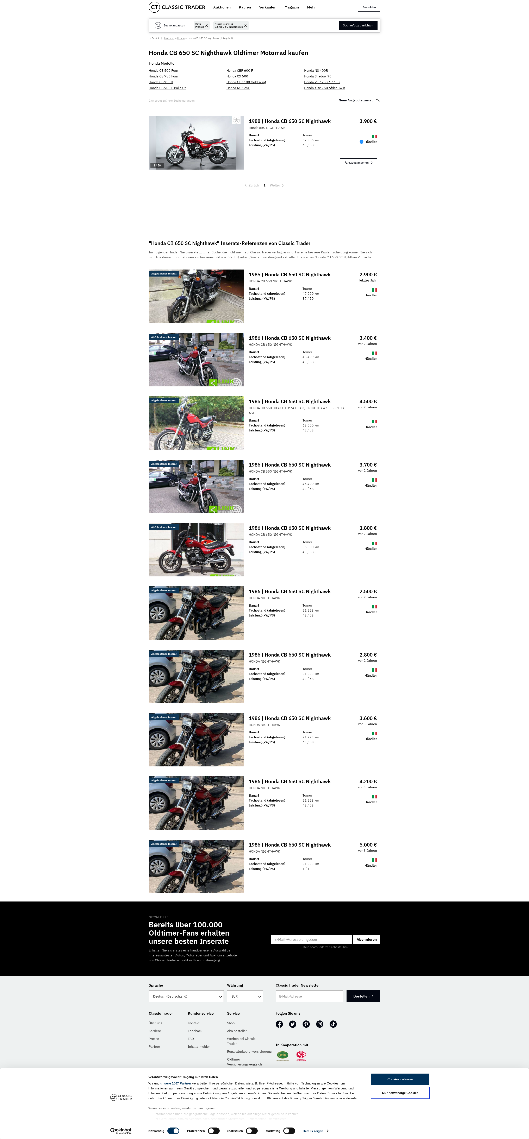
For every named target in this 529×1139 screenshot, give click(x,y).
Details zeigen (313, 1131)
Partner (154, 1046)
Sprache (156, 985)
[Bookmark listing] (236, 120)
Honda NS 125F (238, 88)
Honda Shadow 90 (317, 76)
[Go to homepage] (177, 7)
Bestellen (361, 996)
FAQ (191, 1039)
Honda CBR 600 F (239, 70)
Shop (231, 1023)
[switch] (214, 1130)
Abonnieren (367, 939)
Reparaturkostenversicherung (249, 1051)
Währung (235, 985)
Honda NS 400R (316, 70)
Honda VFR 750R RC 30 (322, 82)
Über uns (155, 1023)
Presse (154, 1039)
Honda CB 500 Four (163, 70)
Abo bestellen (237, 1031)
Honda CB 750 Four (163, 76)
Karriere (155, 1031)
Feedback (195, 1031)
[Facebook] (279, 1024)
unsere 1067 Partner (175, 1083)
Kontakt (194, 1023)
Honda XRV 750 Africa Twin (324, 88)
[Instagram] (319, 1024)
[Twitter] (292, 1024)
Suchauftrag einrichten (358, 25)
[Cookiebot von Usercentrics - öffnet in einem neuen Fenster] (121, 1131)
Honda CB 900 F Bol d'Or (167, 88)
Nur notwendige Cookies (400, 1092)
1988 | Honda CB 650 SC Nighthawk (290, 121)
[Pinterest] (306, 1024)
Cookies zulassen (400, 1079)
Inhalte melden (199, 1046)
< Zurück (154, 38)
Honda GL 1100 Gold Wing (246, 82)
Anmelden (369, 7)
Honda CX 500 (237, 76)
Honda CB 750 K (161, 82)
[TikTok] (333, 1024)
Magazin (292, 7)
